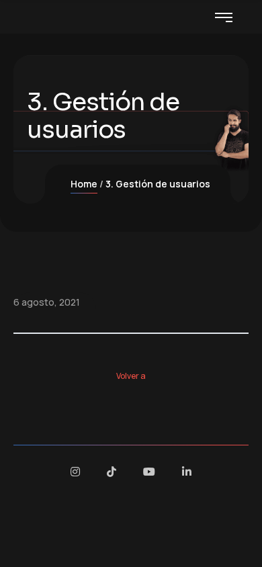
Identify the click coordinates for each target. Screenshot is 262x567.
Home (84, 183)
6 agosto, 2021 (46, 302)
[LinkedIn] (186, 471)
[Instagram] (75, 471)
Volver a (131, 376)
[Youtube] (149, 471)
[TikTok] (111, 471)
